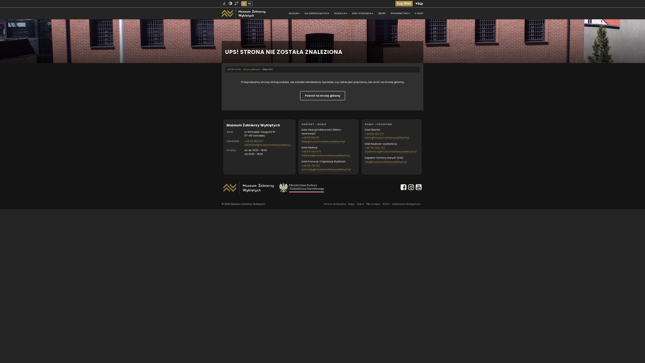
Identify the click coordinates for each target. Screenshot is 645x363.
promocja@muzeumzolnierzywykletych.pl (326, 169)
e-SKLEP (419, 13)
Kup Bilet (404, 3)
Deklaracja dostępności (406, 204)
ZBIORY (382, 13)
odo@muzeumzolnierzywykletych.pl (386, 162)
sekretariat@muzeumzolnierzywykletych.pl (269, 145)
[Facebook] (403, 187)
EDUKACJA (340, 13)
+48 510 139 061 (310, 137)
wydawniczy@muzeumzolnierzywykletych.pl (390, 151)
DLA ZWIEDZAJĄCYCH (316, 13)
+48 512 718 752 (311, 165)
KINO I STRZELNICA (361, 13)
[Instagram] (411, 187)
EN (249, 3)
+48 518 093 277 (374, 134)
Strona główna (252, 69)
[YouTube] (419, 187)
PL (244, 3)
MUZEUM (293, 13)
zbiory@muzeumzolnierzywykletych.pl (387, 137)
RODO (386, 204)
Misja (351, 204)
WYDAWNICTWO (399, 13)
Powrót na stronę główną (322, 96)
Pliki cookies (373, 204)
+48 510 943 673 (311, 151)
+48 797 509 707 (375, 148)
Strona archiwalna (335, 204)
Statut (360, 204)
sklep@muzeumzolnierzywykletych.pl (323, 141)
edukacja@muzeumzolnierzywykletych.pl (326, 155)
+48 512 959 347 (253, 141)
